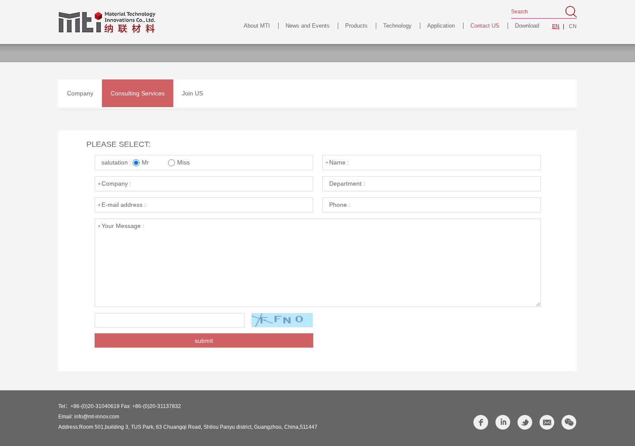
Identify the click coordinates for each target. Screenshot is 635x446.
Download (527, 25)
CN (573, 26)
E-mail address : (124, 204)
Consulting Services (138, 93)
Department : (347, 183)
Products (356, 25)
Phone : (339, 204)
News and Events (308, 25)
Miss (183, 162)
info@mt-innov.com (96, 417)
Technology (397, 25)
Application (441, 25)
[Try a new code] (282, 320)
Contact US (484, 25)
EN (555, 26)
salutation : (116, 162)
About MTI (257, 25)
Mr (146, 162)
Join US (192, 93)
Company (80, 93)
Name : (339, 162)
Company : (116, 183)
